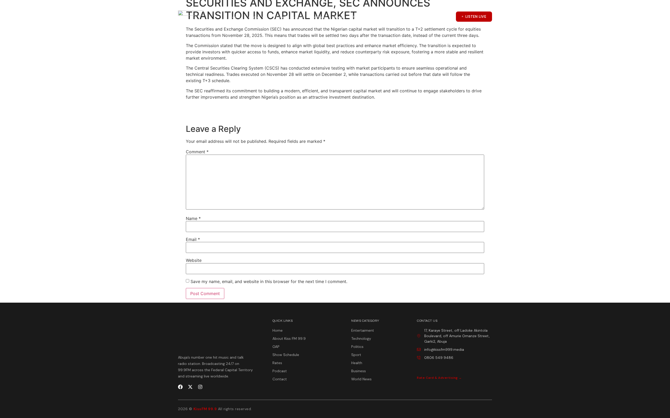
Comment (197, 152)
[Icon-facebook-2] (421, 16)
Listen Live (475, 16)
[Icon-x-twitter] (434, 16)
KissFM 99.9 (205, 408)
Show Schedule (288, 17)
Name (193, 218)
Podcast (319, 17)
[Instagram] (200, 387)
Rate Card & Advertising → (439, 378)
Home (235, 17)
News (358, 17)
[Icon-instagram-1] (447, 16)
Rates (340, 17)
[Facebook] (180, 387)
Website (194, 260)
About (254, 17)
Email (193, 239)
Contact (385, 17)
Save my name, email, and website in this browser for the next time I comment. (269, 281)
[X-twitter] (190, 387)
